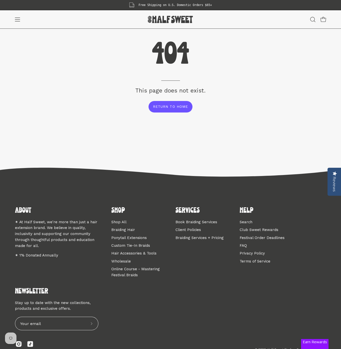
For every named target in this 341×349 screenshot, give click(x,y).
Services (187, 210)
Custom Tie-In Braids (130, 245)
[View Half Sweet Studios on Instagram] (18, 344)
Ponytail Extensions (129, 237)
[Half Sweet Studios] (170, 19)
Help (246, 210)
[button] (313, 19)
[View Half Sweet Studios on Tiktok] (30, 344)
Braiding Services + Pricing (199, 237)
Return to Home (170, 106)
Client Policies (188, 230)
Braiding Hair (123, 230)
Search (246, 222)
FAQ (243, 245)
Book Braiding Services (196, 222)
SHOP (118, 210)
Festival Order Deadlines (262, 237)
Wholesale (121, 261)
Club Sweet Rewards (259, 230)
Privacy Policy (252, 253)
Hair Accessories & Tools (134, 253)
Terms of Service (255, 261)
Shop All (119, 222)
